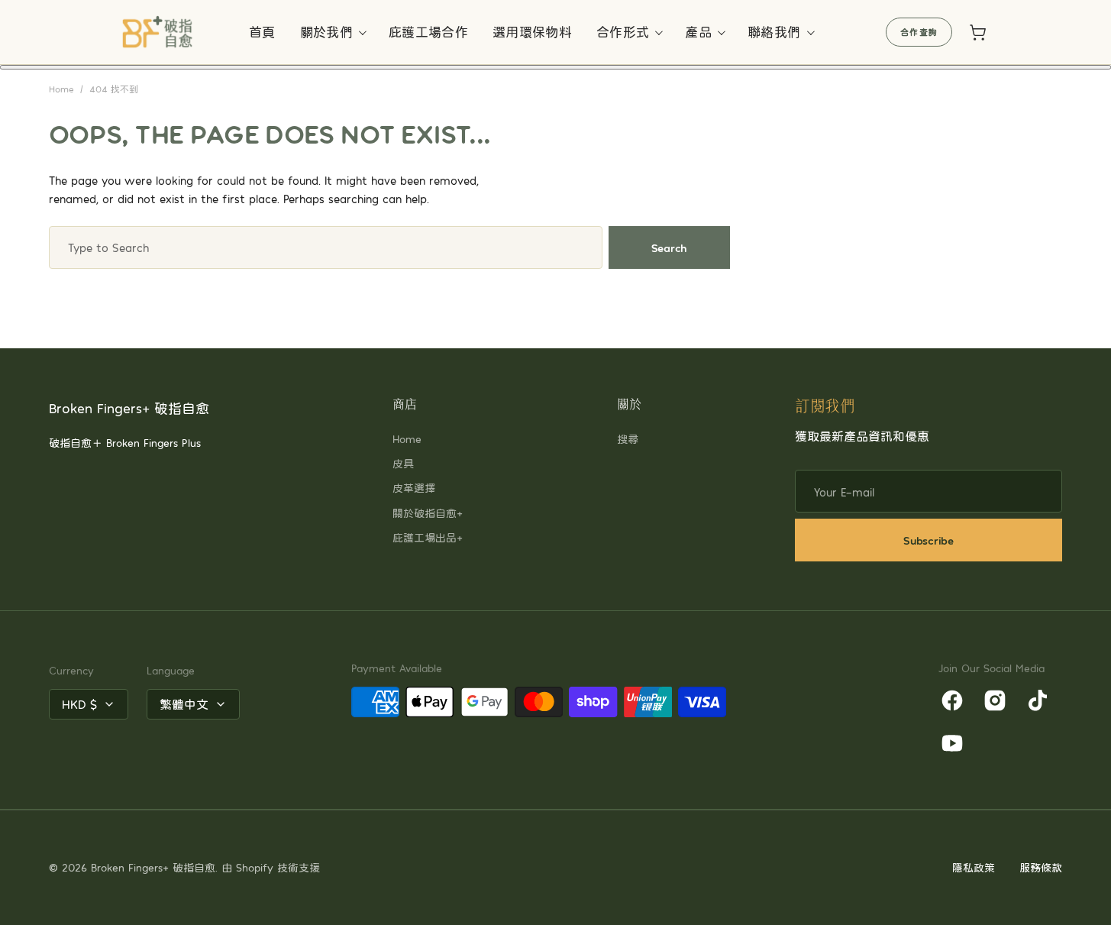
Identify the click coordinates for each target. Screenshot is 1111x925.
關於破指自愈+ (427, 512)
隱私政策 (973, 867)
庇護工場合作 (428, 31)
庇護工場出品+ (427, 537)
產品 (698, 31)
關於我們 (326, 31)
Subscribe (928, 540)
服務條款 (1040, 867)
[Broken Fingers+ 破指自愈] (158, 32)
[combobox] (325, 247)
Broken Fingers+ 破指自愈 (153, 867)
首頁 (262, 31)
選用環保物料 (532, 31)
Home (61, 88)
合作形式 (622, 31)
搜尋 (627, 438)
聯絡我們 (774, 31)
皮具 (403, 463)
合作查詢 (919, 32)
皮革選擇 (413, 487)
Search (669, 247)
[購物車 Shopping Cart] (977, 32)
